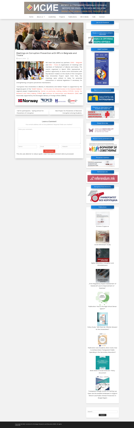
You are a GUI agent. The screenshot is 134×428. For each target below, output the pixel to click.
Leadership (52, 17)
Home (31, 17)
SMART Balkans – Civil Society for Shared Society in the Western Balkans (57, 89)
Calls (93, 17)
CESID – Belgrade (76, 62)
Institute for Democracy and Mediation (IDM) (62, 93)
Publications (73, 17)
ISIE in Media (84, 17)
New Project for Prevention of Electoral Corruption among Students (68, 112)
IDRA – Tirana (53, 65)
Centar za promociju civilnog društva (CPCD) (57, 91)
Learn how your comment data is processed (58, 154)
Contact (102, 17)
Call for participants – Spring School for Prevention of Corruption (30, 112)
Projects (62, 17)
